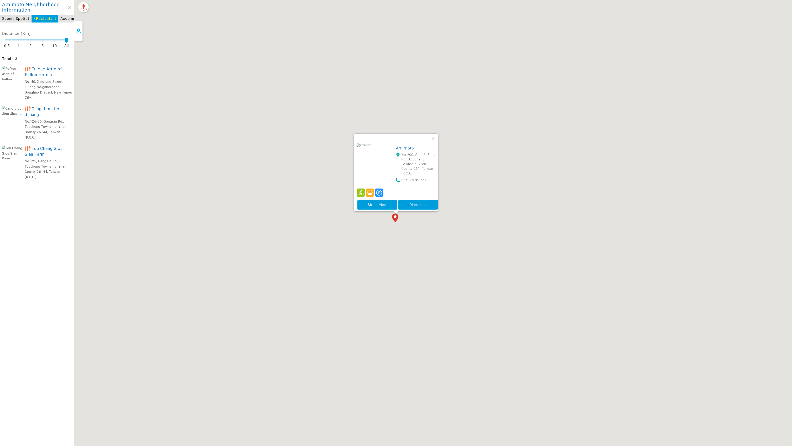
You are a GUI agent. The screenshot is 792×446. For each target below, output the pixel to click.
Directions (418, 205)
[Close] (433, 139)
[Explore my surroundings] (83, 7)
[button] (396, 218)
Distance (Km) (16, 33)
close (69, 7)
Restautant (46, 18)
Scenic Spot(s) (15, 18)
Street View (377, 205)
